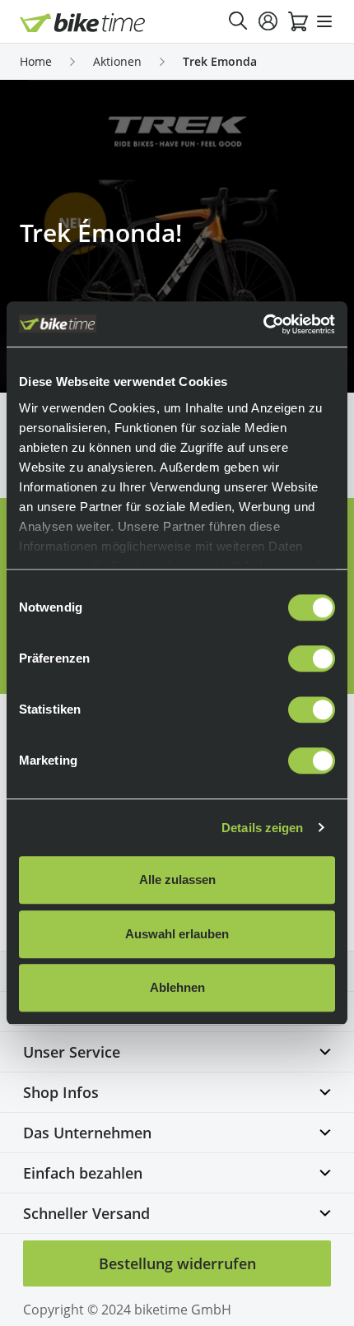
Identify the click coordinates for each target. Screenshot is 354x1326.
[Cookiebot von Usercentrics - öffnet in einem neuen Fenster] (263, 324)
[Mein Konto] (268, 21)
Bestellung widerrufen (177, 1263)
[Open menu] (324, 21)
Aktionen (117, 61)
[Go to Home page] (83, 22)
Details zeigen (262, 828)
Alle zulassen (177, 879)
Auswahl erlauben (177, 934)
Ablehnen (177, 987)
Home (36, 61)
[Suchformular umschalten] (239, 21)
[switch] (311, 658)
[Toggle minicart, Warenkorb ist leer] (298, 21)
